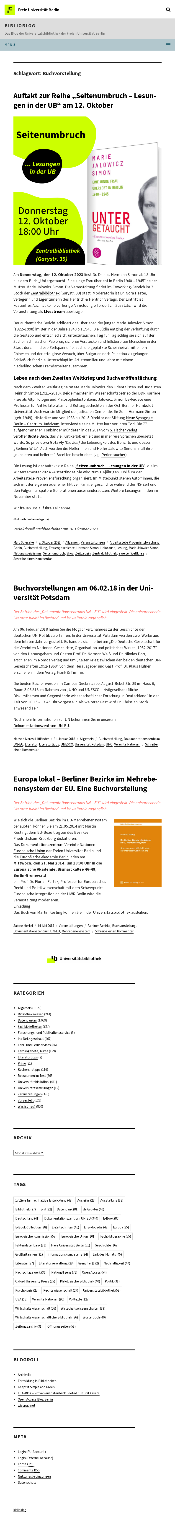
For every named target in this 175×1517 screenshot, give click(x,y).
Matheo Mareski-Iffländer (31, 739)
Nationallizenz (64, 1272)
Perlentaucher (113, 454)
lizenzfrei (88, 1263)
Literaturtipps (49, 744)
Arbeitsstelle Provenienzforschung (42, 478)
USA (21, 1299)
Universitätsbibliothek (111, 912)
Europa (121, 1227)
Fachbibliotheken (30, 1026)
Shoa (70, 553)
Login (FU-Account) (32, 1452)
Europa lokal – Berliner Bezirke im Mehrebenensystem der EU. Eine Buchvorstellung (85, 784)
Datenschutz (27, 1482)
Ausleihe (86, 1200)
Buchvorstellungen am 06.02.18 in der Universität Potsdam (83, 593)
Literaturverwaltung (56, 1263)
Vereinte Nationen (127, 744)
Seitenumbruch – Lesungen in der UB (110, 466)
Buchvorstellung (35, 548)
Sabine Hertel (23, 926)
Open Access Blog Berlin (35, 1399)
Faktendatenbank (30, 1245)
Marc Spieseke (23, 542)
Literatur (31, 744)
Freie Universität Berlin (70, 1245)
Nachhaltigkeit (116, 1263)
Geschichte (106, 1245)
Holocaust (107, 548)
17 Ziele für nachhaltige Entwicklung (43, 1200)
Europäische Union (78, 1236)
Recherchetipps (29, 1069)
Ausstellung (111, 1200)
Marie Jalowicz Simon (144, 548)
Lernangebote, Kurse (33, 1051)
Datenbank (67, 1209)
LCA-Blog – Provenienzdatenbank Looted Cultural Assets (59, 1393)
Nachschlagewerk (30, 1272)
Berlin (17, 548)
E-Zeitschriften (65, 1227)
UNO (109, 744)
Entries (26, 1464)
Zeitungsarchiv (29, 1326)
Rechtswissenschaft (60, 1290)
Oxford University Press (35, 1281)
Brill (46, 1209)
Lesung (121, 548)
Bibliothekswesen (31, 1014)
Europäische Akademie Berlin (44, 857)
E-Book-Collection (31, 1227)
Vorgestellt (26, 1100)
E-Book (111, 1218)
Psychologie (27, 1290)
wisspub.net (26, 1405)
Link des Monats (107, 1254)
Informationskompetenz (68, 1254)
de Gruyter (93, 1209)
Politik (112, 1281)
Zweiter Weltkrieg (131, 553)
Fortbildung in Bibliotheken (37, 1381)
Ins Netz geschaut (31, 1039)
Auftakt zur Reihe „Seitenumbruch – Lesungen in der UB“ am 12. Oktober (84, 100)
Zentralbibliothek (45, 293)
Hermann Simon (87, 548)
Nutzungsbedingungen (34, 1476)
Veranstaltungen (93, 542)
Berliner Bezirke (99, 926)
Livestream (54, 311)
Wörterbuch (94, 1317)
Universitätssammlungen (35, 1088)
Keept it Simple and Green (36, 1387)
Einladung (21, 906)
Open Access (94, 1272)
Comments (29, 1470)
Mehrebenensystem (76, 931)
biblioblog (20, 26)
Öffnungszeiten (61, 1326)
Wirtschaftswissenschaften (83, 1308)
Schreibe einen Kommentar (32, 559)
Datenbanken (27, 1020)
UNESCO (67, 744)
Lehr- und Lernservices (34, 1045)
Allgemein (72, 542)
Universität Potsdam (89, 744)
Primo (22, 1063)
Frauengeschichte (62, 548)
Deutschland (27, 1218)
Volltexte (79, 1299)
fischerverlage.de (38, 519)
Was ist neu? (27, 1106)
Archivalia (24, 1375)
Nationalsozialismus (27, 553)
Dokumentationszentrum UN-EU (41, 725)
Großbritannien (29, 1254)
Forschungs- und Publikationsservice (44, 1032)
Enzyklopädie (96, 1227)
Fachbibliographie (115, 1236)
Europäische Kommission (36, 1236)
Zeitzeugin (83, 553)
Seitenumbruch (54, 553)
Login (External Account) (35, 1458)
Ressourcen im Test (32, 1075)
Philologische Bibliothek (80, 1281)
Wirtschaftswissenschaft (35, 1308)
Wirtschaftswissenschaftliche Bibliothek (46, 1317)
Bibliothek (25, 1209)
